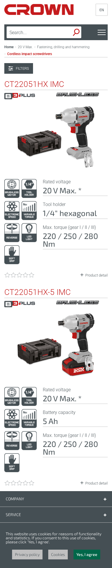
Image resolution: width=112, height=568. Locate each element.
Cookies (58, 554)
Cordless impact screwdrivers (29, 54)
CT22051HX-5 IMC (37, 292)
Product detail (96, 275)
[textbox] (35, 32)
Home (8, 47)
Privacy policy (27, 554)
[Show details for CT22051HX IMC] (56, 167)
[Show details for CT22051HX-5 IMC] (56, 375)
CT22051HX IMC (34, 84)
